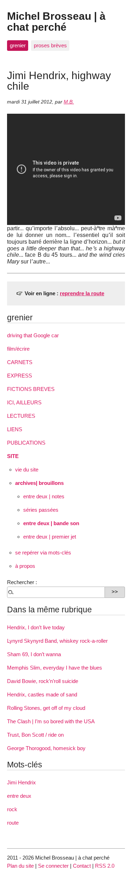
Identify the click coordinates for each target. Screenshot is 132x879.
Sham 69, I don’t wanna (34, 654)
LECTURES (21, 416)
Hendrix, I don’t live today (36, 627)
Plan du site (20, 866)
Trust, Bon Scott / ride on (35, 735)
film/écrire (18, 349)
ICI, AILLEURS (24, 402)
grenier (18, 45)
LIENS (14, 429)
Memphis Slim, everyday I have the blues (54, 668)
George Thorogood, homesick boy (46, 748)
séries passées (40, 510)
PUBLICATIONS (26, 443)
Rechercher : (22, 582)
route (13, 823)
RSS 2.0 (104, 866)
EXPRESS (19, 376)
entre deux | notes (43, 496)
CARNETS (19, 362)
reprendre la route (82, 293)
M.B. (69, 102)
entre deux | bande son (51, 523)
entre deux (19, 796)
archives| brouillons (39, 483)
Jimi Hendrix (21, 782)
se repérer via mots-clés (43, 553)
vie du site (26, 470)
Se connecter (53, 866)
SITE (13, 456)
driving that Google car (33, 335)
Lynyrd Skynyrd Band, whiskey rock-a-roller (57, 641)
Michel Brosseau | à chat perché (56, 21)
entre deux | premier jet (49, 537)
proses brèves (50, 45)
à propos (25, 566)
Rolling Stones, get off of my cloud (46, 708)
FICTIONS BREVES (31, 389)
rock (12, 809)
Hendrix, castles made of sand (42, 694)
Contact (82, 866)
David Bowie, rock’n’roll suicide (42, 681)
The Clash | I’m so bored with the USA (51, 721)
